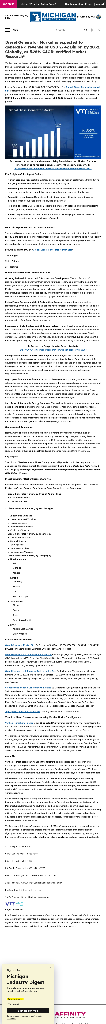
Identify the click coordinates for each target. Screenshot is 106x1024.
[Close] (50, 967)
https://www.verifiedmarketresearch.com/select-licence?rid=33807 (53, 350)
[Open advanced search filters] (92, 30)
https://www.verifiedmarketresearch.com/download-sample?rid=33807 (53, 168)
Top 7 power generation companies (22, 711)
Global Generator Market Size (20, 645)
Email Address (15, 999)
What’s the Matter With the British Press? (31, 4)
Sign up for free (28, 1010)
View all (100, 4)
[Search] (86, 30)
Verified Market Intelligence (19, 723)
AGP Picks (8, 4)
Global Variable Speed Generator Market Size (28, 687)
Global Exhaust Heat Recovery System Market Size (30, 671)
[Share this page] (99, 30)
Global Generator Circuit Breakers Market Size (28, 654)
